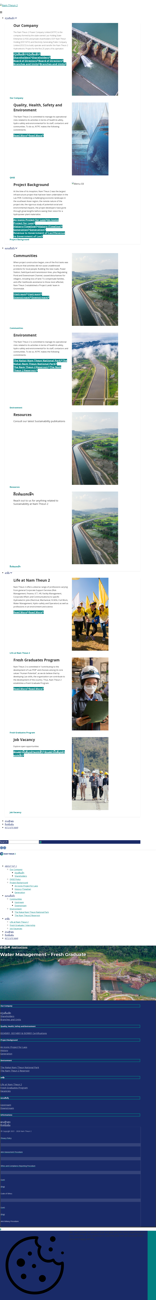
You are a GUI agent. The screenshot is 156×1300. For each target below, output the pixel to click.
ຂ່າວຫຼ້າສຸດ (5, 1121)
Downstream (7, 1108)
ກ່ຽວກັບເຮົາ (5, 1013)
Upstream (5, 1104)
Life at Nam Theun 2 (11, 1084)
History (4, 1050)
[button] (1, 12)
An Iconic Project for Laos (13, 1047)
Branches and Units (10, 1019)
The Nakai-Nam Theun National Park (19, 1067)
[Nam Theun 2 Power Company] (9, 5)
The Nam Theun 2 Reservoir (15, 1070)
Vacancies (5, 1091)
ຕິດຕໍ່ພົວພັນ (5, 1125)
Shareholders (7, 1016)
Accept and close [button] (151, 1236)
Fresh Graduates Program (14, 1087)
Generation (6, 1053)
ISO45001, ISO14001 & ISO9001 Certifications (23, 1033)
